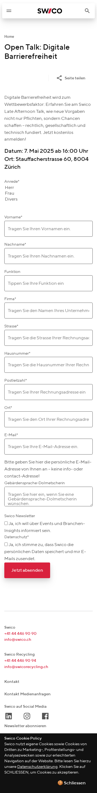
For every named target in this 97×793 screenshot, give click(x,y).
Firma (10, 299)
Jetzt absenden (27, 570)
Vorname (13, 217)
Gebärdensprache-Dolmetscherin (34, 483)
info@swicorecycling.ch (26, 667)
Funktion (12, 272)
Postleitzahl (15, 380)
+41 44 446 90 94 (20, 661)
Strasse (11, 326)
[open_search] (89, 11)
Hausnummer (17, 353)
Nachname (15, 244)
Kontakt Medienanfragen (27, 694)
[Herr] (11, 188)
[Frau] (11, 193)
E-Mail (11, 435)
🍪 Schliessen (71, 783)
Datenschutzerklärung (37, 767)
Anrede (11, 181)
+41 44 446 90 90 (20, 634)
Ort (8, 408)
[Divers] (11, 199)
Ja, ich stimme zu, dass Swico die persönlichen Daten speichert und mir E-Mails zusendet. (45, 552)
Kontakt (11, 682)
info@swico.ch (17, 640)
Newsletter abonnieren (25, 726)
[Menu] (9, 11)
